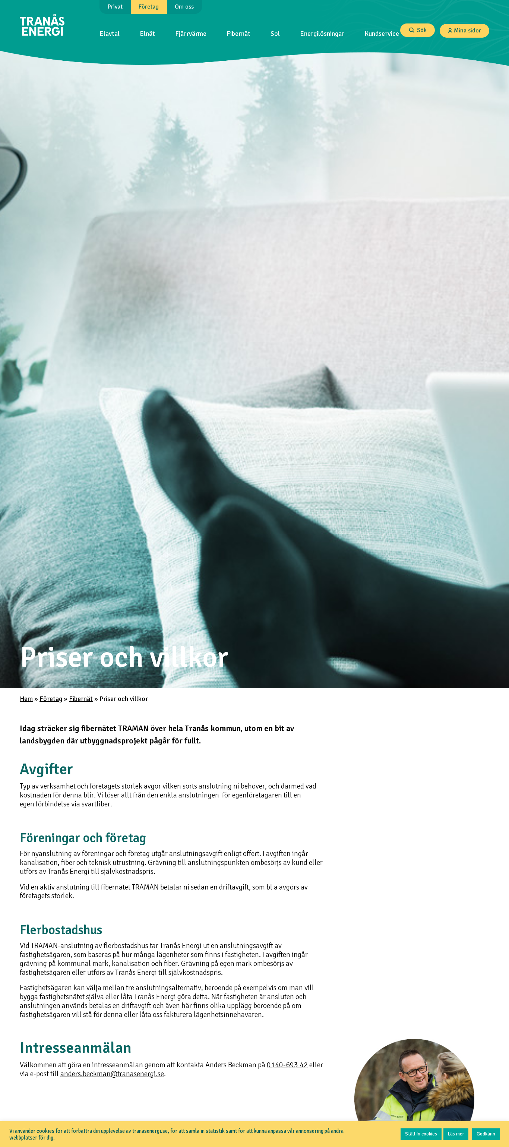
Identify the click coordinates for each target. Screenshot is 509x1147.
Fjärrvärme (190, 34)
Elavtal (109, 34)
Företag (50, 699)
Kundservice (381, 34)
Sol (275, 34)
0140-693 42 (287, 1065)
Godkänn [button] (486, 1134)
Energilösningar (322, 34)
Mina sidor (467, 30)
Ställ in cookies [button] (421, 1134)
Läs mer (456, 1134)
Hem (26, 699)
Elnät (147, 34)
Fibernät (238, 34)
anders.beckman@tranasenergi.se (112, 1073)
